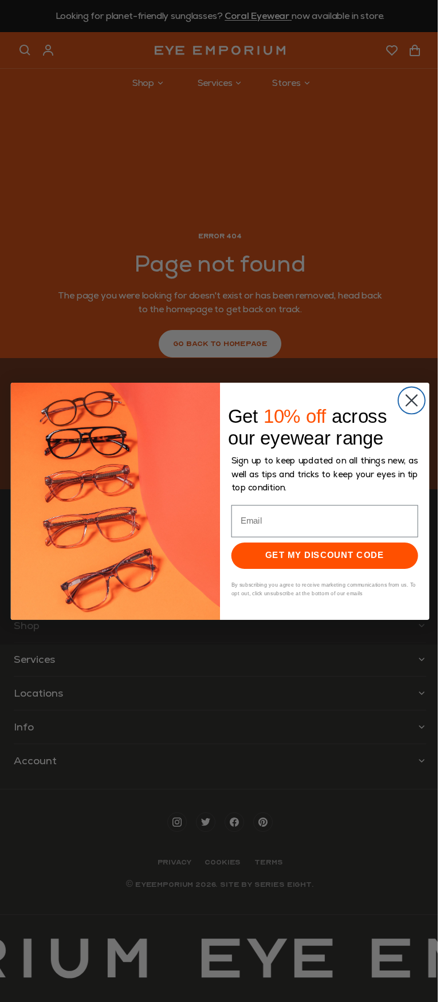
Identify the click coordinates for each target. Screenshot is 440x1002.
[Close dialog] (411, 400)
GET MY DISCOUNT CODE (324, 555)
